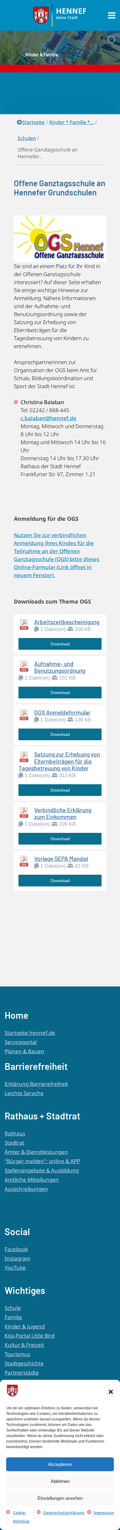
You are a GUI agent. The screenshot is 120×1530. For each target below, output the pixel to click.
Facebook (16, 1249)
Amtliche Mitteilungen (32, 1179)
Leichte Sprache (24, 1093)
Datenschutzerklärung (63, 1512)
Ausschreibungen (26, 1188)
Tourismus (17, 1354)
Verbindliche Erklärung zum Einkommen (62, 813)
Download (60, 643)
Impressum (104, 1512)
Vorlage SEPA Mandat (61, 858)
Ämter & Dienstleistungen (36, 1151)
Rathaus (15, 1133)
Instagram (17, 1258)
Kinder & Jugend (25, 1326)
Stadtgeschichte (24, 1363)
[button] (111, 1392)
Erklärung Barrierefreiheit (36, 1083)
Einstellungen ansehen (60, 1498)
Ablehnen (60, 1481)
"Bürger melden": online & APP (42, 1161)
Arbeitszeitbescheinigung (66, 621)
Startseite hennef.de (30, 1032)
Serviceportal (21, 1042)
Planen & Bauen (24, 1051)
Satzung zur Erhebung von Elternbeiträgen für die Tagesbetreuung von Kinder (59, 761)
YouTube (15, 1267)
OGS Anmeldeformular (62, 712)
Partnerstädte (22, 1372)
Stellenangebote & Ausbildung (42, 1170)
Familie (13, 1317)
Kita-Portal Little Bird (29, 1335)
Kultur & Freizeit (24, 1344)
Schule (13, 1307)
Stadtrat (14, 1142)
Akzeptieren (60, 1464)
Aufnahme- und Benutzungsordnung (59, 667)
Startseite (33, 122)
